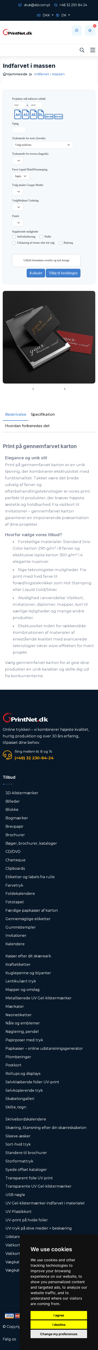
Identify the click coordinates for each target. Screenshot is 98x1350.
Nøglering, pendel (22, 1031)
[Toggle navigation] (92, 50)
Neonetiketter (18, 1015)
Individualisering (26, 236)
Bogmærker (16, 818)
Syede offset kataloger (26, 1169)
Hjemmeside (16, 74)
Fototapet (14, 902)
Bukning (68, 242)
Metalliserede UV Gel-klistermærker (38, 998)
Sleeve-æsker (18, 1136)
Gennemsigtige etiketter (28, 919)
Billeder (12, 801)
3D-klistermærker (21, 793)
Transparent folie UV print (29, 1178)
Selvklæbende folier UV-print (32, 1082)
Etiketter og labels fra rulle (30, 877)
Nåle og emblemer (22, 1023)
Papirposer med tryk (24, 1040)
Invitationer (15, 935)
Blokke (11, 809)
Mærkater (14, 1006)
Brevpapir (14, 826)
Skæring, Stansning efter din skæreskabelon (45, 1127)
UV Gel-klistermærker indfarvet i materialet (45, 1203)
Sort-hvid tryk (18, 1144)
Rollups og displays (22, 1073)
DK (63, 15)
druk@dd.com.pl (36, 5)
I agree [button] (59, 1315)
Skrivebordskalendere (25, 1119)
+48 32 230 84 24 (72, 5)
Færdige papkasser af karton (31, 910)
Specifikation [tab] (43, 414)
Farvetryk (14, 885)
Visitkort (12, 1245)
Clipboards (15, 868)
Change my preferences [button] (58, 1334)
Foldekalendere (20, 893)
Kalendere (15, 944)
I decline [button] (58, 1324)
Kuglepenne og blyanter (28, 973)
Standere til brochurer (26, 1153)
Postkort (13, 1065)
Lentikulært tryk (20, 981)
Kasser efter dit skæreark (28, 956)
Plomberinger (18, 1057)
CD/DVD (13, 851)
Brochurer (15, 835)
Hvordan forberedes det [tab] (27, 426)
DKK (46, 15)
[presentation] (33, 389)
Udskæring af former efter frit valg (35, 242)
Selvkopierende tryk (24, 1090)
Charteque (15, 860)
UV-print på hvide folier (26, 1220)
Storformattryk (19, 1161)
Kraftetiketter (18, 964)
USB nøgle (15, 1195)
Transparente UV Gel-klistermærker (38, 1186)
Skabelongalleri (19, 1099)
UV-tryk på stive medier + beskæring (38, 1228)
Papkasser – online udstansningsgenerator (44, 1048)
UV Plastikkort (18, 1211)
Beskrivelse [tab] (15, 414)
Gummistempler (20, 927)
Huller (47, 236)
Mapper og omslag (22, 989)
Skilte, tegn (15, 1107)
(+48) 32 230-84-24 (34, 758)
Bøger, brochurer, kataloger (31, 843)
